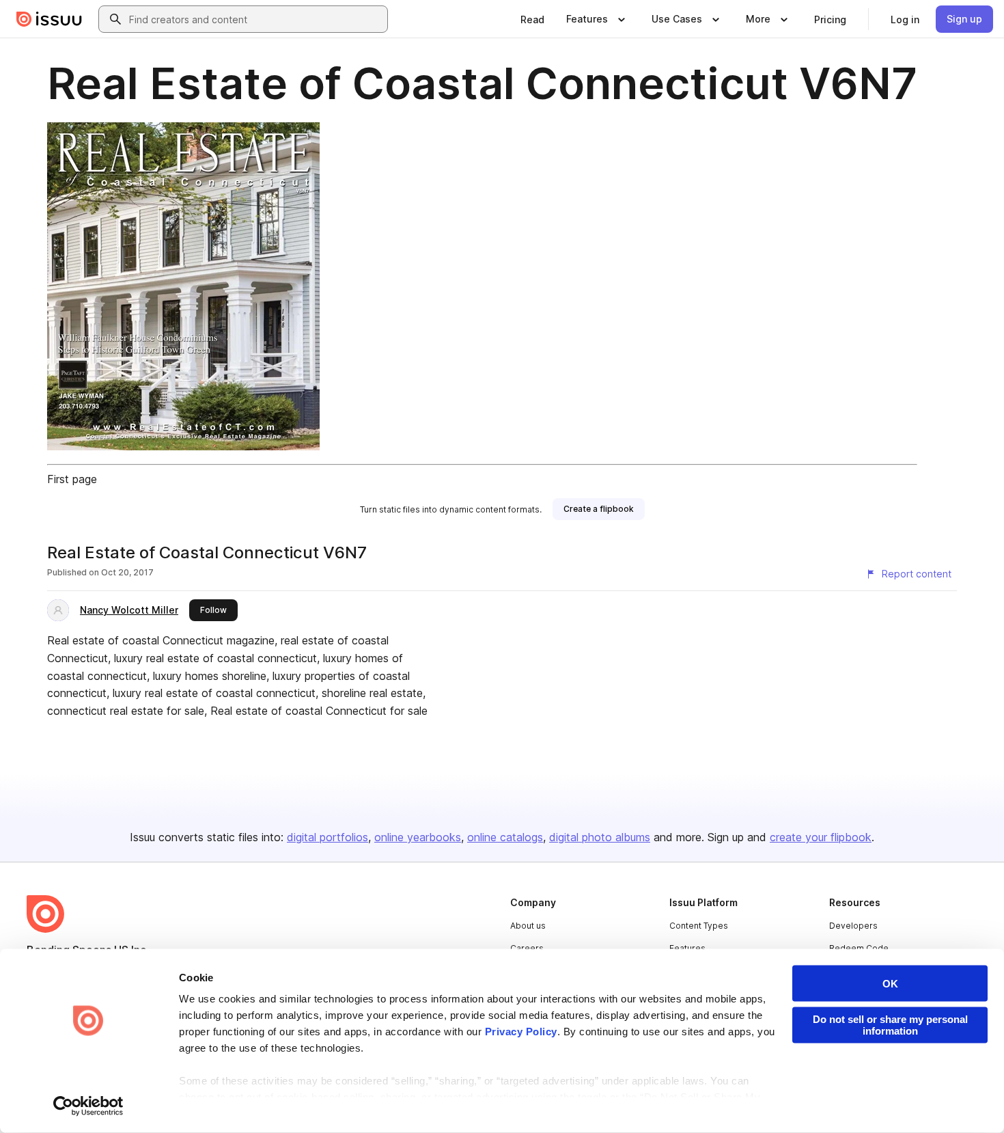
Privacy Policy (521, 1031)
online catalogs (505, 837)
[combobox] (255, 19)
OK (890, 983)
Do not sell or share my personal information (890, 1025)
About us (528, 925)
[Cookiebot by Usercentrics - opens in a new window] (88, 1106)
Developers (853, 925)
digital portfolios (327, 837)
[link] (532, 19)
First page (72, 479)
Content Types (698, 925)
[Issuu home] (49, 19)
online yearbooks (417, 837)
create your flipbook (820, 837)
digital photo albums (599, 837)
